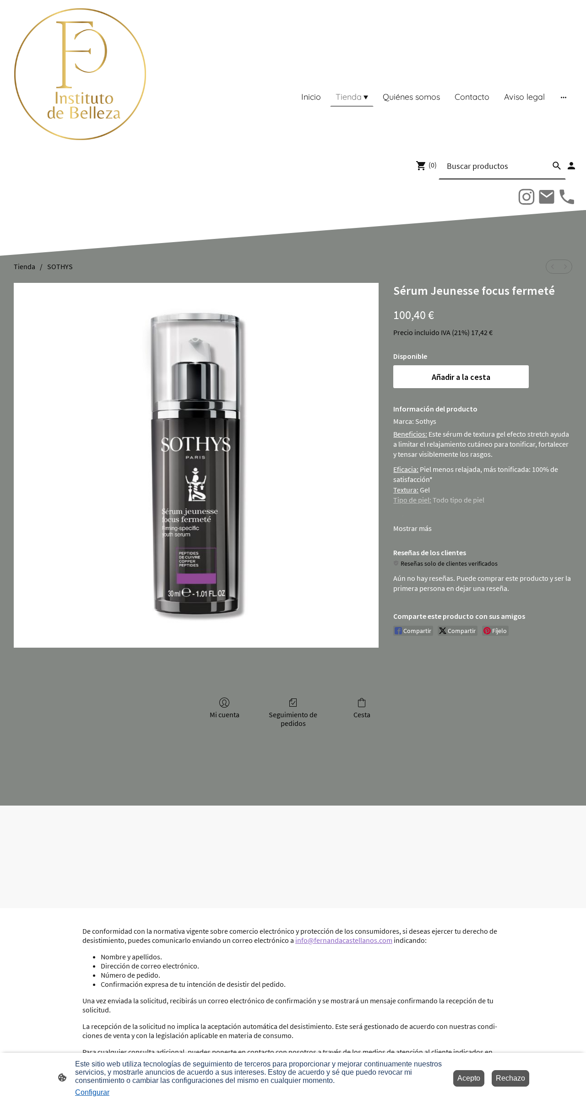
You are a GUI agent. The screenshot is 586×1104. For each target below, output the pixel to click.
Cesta (361, 714)
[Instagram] (526, 197)
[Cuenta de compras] (571, 165)
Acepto (468, 1078)
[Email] (546, 197)
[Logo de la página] (80, 74)
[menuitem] (552, 266)
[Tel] (567, 197)
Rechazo (510, 1078)
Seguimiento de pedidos (293, 719)
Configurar (92, 1092)
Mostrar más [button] (412, 528)
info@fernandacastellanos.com (343, 940)
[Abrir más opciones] (563, 96)
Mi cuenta (224, 714)
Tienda (24, 266)
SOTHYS (60, 266)
